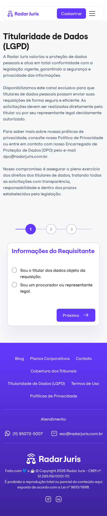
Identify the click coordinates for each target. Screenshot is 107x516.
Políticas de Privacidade (53, 395)
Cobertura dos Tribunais (53, 370)
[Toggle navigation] (92, 13)
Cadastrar (71, 13)
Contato (84, 358)
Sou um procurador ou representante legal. (56, 288)
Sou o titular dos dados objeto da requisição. (52, 273)
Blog (19, 358)
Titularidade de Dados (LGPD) (36, 383)
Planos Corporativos (50, 358)
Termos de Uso (85, 383)
